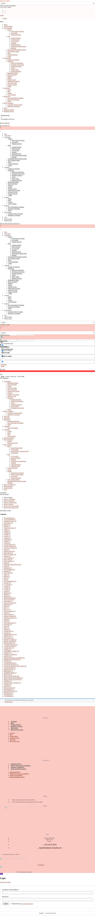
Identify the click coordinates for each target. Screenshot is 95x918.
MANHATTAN (9, 669)
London (7, 588)
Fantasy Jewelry (12, 388)
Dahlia (7, 549)
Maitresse (7, 593)
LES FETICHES (10, 668)
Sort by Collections (9, 499)
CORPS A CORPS (10, 654)
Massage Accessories (13, 414)
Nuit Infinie (8, 601)
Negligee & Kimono (13, 421)
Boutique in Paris (17, 726)
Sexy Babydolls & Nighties (15, 423)
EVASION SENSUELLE (12, 564)
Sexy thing (14, 476)
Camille (7, 534)
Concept (14, 721)
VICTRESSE (9, 696)
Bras (8, 454)
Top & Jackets (11, 436)
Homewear (7, 419)
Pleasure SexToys (12, 443)
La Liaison (8, 584)
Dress (9, 433)
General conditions (17, 767)
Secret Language (10, 611)
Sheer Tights (14, 406)
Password (5, 896)
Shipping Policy (16, 764)
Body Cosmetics (8, 411)
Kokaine (7, 583)
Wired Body (14, 453)
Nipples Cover (11, 396)
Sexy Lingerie (8, 444)
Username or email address (10, 889)
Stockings (10, 398)
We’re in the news (17, 730)
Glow (6, 574)
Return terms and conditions (21, 766)
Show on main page (9, 484)
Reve (6, 608)
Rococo (7, 609)
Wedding (10, 483)
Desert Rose (8, 553)
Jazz (6, 579)
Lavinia (7, 586)
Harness (9, 393)
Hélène (7, 576)
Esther (6, 563)
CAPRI (7, 649)
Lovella (7, 589)
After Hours (8, 523)
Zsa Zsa (7, 633)
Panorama (8, 604)
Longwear (7, 429)
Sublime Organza (10, 616)
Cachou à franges (10, 528)
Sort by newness (8, 504)
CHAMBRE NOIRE (11, 651)
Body (9, 446)
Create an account (5, 882)
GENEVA (8, 656)
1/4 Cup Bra (14, 456)
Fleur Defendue (9, 569)
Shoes (9, 424)
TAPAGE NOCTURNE (12, 683)
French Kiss (8, 573)
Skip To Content (5, 1)
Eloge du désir (9, 561)
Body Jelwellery (12, 384)
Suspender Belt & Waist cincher (16, 481)
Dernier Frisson (9, 551)
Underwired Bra (16, 464)
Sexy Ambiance (8, 439)
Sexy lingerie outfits (13, 479)
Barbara (7, 524)
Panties (9, 471)
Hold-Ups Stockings (17, 401)
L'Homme (7, 426)
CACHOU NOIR (10, 646)
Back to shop (9, 702)
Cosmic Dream (9, 544)
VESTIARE (8, 694)
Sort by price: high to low (11, 507)
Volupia (7, 629)
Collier (9, 386)
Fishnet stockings (16, 399)
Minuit (7, 594)
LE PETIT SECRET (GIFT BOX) (15, 666)
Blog (5, 18)
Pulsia (6, 606)
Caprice (7, 536)
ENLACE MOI (9, 688)
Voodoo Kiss (8, 631)
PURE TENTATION (11, 676)
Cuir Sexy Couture (10, 548)
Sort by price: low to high (11, 506)
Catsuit (9, 431)
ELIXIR (7, 686)
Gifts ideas (7, 418)
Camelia (7, 533)
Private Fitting (16, 725)
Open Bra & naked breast (18, 461)
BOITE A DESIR (10, 641)
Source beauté (9, 614)
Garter (9, 469)
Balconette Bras (15, 458)
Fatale (6, 566)
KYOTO (7, 661)
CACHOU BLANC (11, 644)
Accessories (7, 381)
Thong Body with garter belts (19, 451)
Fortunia (7, 571)
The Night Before (10, 623)
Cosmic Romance (10, 546)
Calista (7, 529)
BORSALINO (9, 643)
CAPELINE (9, 648)
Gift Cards (14, 728)
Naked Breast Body (17, 448)
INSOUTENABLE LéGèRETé (14, 658)
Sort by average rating (10, 502)
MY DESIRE (9, 689)
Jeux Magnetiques (10, 581)
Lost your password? (27, 903)
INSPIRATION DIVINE (12, 659)
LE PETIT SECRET (11, 664)
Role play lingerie (9, 438)
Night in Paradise (10, 598)
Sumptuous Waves (10, 618)
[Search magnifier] (2, 342)
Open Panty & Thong (17, 473)
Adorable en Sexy (10, 521)
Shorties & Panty (16, 478)
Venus (6, 626)
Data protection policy (18, 769)
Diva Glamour (9, 558)
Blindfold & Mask (12, 383)
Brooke (7, 526)
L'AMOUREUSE (10, 663)
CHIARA (8, 653)
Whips (9, 409)
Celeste (7, 541)
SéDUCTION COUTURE (13, 679)
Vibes (6, 628)
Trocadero (8, 624)
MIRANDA (8, 671)
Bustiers (13, 459)
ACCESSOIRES (10, 519)
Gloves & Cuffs (12, 389)
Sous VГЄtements (12, 428)
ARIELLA (8, 636)
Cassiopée (8, 539)
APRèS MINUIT (10, 634)
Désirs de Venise (10, 554)
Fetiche (9, 441)
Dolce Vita (8, 559)
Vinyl (5, 489)
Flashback (8, 568)
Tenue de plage (8, 486)
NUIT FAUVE (9, 599)
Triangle (13, 463)
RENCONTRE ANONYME (13, 678)
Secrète (7, 613)
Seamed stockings (16, 404)
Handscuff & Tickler (13, 391)
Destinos (7, 556)
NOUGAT (8, 674)
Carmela (7, 538)
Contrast (7, 543)
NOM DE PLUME (10, 691)
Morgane (7, 596)
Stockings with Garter (17, 408)
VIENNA (8, 684)
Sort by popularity (9, 501)
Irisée (6, 578)
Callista (7, 531)
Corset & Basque (12, 468)
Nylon (13, 403)
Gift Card (6, 416)
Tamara (7, 619)
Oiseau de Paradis (10, 603)
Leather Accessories (13, 394)
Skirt (8, 434)
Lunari (7, 591)
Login (2, 15)
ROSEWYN (8, 693)
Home (2, 376)
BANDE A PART (10, 639)
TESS (6, 621)
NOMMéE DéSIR (10, 673)
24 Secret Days (9, 518)
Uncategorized (8, 488)
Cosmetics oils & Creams (14, 413)
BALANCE (9, 638)
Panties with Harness (17, 474)
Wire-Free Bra (15, 466)
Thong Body (15, 449)
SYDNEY (8, 681)
